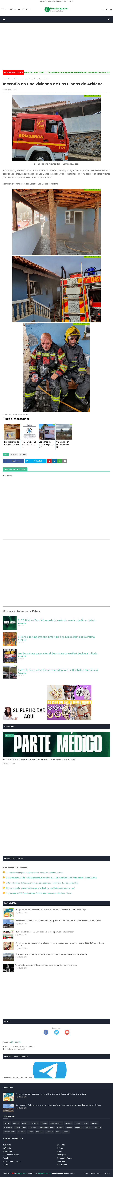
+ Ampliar (22, 623)
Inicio (5, 79)
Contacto (107, 1173)
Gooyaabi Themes (44, 1173)
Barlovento (7, 1145)
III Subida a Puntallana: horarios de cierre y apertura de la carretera (45, 932)
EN (12, 1042)
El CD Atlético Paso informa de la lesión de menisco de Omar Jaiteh (56, 620)
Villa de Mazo (62, 1165)
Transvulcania (20, 1127)
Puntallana (7, 1158)
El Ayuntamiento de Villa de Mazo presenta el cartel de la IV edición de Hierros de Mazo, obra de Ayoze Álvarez (51, 877)
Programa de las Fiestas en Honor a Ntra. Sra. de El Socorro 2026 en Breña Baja (50, 910)
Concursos (32, 1127)
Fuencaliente (7, 1151)
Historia (88, 1127)
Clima (31, 1132)
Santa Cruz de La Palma (12, 1161)
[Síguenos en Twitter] (56, 1034)
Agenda (16, 1123)
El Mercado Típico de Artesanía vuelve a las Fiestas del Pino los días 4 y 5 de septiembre (41, 883)
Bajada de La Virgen (47, 1127)
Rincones (50, 1132)
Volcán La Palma (56, 1123)
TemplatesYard (21, 1173)
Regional (25, 1123)
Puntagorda (61, 1155)
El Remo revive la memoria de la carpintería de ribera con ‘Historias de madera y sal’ (40, 888)
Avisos (86, 1123)
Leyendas (39, 1132)
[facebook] (103, 9)
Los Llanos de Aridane (11, 1155)
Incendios (21, 1132)
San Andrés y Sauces (64, 1158)
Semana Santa (9, 1132)
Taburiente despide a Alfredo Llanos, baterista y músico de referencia (46, 965)
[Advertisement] (56, 46)
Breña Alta (61, 1145)
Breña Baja (7, 1148)
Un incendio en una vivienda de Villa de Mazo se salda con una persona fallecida (51, 954)
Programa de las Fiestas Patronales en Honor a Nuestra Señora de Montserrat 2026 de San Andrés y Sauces (59, 944)
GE (16, 1042)
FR (19, 1042)
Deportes (35, 1123)
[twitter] (106, 9)
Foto (57, 1132)
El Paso (60, 1148)
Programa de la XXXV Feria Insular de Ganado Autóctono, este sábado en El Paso (38, 893)
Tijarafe (5, 1165)
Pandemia (78, 1127)
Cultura (44, 1123)
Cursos (78, 1123)
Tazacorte (61, 1161)
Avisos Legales (96, 1173)
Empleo (69, 1127)
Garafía (60, 1151)
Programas (8, 1127)
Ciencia (65, 1132)
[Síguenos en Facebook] (46, 1034)
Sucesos (11, 79)
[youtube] (111, 9)
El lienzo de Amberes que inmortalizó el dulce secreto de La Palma (56, 636)
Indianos (98, 1127)
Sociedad (68, 1123)
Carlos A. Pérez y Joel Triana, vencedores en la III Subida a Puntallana (58, 670)
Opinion (60, 1127)
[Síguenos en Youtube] (67, 1034)
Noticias (14, 454)
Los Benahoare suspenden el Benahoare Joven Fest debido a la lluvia (64, 72)
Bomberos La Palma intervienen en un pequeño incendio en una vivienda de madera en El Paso (58, 921)
